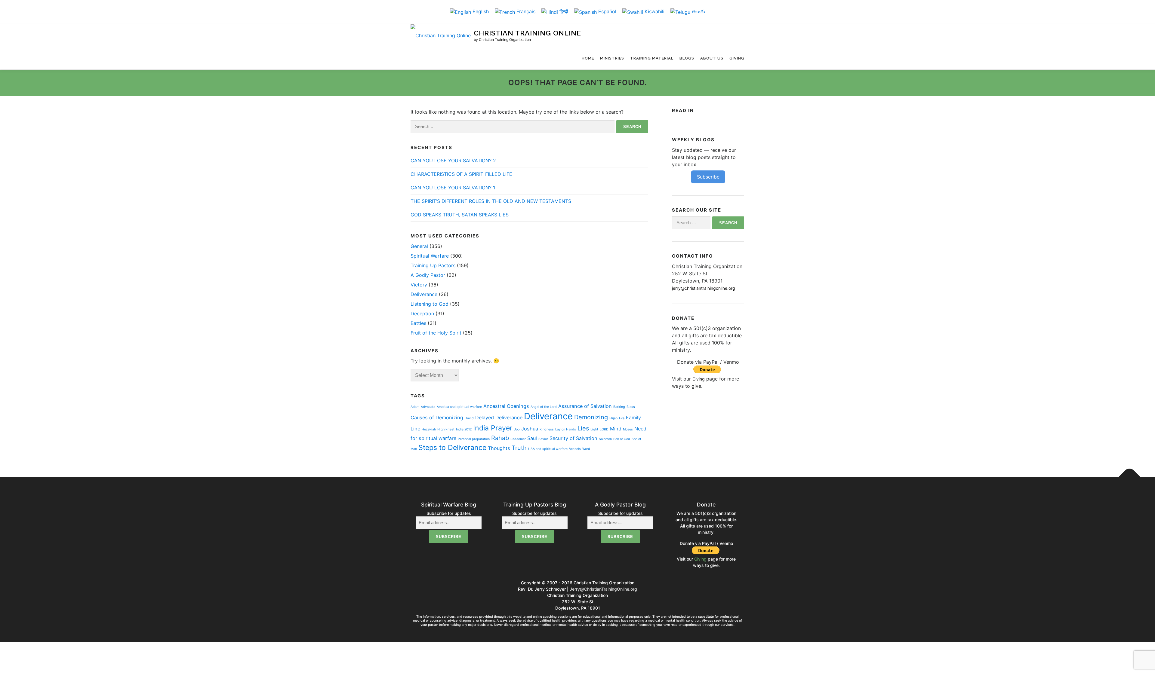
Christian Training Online (527, 33)
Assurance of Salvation (585, 406)
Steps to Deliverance (452, 447)
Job (517, 429)
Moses (628, 429)
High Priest (445, 429)
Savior (543, 439)
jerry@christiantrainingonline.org (703, 288)
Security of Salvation (573, 438)
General (419, 246)
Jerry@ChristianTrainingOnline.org (603, 589)
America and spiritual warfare (459, 407)
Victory (419, 285)
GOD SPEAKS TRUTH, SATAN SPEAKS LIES (460, 215)
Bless (631, 407)
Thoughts (499, 448)
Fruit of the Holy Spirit (436, 333)
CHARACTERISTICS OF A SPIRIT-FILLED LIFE (462, 174)
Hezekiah (429, 429)
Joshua (529, 429)
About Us (711, 58)
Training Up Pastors (433, 265)
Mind (615, 429)
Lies (583, 428)
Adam (415, 407)
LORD (604, 429)
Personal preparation (474, 439)
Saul (532, 438)
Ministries (612, 58)
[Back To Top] (1129, 477)
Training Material (651, 58)
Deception (422, 313)
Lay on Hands (565, 429)
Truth (519, 447)
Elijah (613, 418)
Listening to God (429, 304)
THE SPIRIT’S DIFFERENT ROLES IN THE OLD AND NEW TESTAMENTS (491, 201)
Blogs (686, 58)
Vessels (575, 449)
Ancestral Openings (506, 406)
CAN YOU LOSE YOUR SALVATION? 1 (453, 188)
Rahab (500, 438)
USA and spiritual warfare (548, 449)
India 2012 (464, 429)
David (469, 418)
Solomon (605, 439)
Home (588, 58)
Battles (418, 323)
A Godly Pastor (428, 275)
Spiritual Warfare (430, 256)
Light (594, 429)
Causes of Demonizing (437, 418)
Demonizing (591, 417)
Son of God (621, 439)
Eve (621, 418)
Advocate (428, 407)
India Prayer (493, 428)
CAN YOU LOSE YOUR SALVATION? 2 (453, 161)
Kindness (547, 429)
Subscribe (708, 177)
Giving (736, 58)
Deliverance (424, 294)
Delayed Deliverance (498, 418)
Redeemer (518, 439)
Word (586, 449)
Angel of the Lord (544, 407)
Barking (619, 407)
